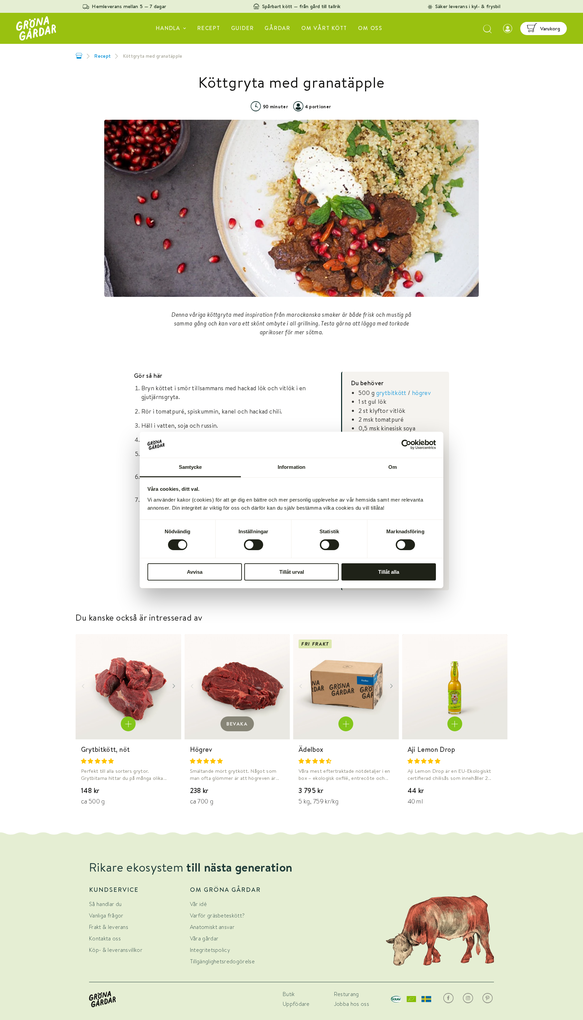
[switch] (253, 544)
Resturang (346, 994)
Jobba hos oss (351, 1004)
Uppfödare (296, 1004)
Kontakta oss (105, 938)
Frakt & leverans (108, 927)
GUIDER (242, 28)
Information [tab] (291, 467)
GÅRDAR (277, 28)
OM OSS (370, 28)
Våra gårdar (204, 938)
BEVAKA (237, 723)
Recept (102, 56)
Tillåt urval (291, 572)
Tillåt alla (388, 572)
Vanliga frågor (106, 915)
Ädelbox (311, 749)
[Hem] (79, 56)
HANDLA (168, 28)
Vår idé (198, 904)
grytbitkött (391, 393)
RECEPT (208, 28)
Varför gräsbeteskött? (217, 915)
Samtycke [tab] (190, 467)
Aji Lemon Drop (431, 749)
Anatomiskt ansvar (212, 927)
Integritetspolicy (210, 950)
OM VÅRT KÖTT (324, 28)
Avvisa (194, 572)
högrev (421, 393)
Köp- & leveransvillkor (115, 950)
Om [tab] (392, 467)
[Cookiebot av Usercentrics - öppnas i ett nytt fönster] (406, 445)
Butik (289, 994)
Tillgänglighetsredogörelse (222, 961)
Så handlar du (105, 904)
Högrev (201, 749)
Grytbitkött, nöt (105, 749)
